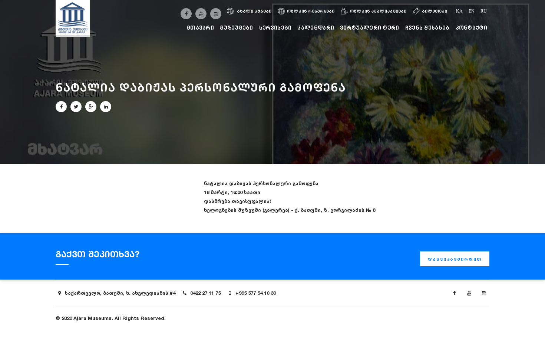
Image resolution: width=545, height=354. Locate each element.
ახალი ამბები (253, 11)
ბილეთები (434, 11)
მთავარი (200, 27)
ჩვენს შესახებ (427, 27)
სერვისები (275, 27)
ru (483, 11)
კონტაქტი (471, 27)
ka (459, 11)
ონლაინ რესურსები (310, 11)
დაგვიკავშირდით (455, 259)
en (472, 11)
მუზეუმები (236, 27)
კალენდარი (315, 27)
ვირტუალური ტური (369, 27)
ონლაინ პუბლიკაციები (378, 11)
